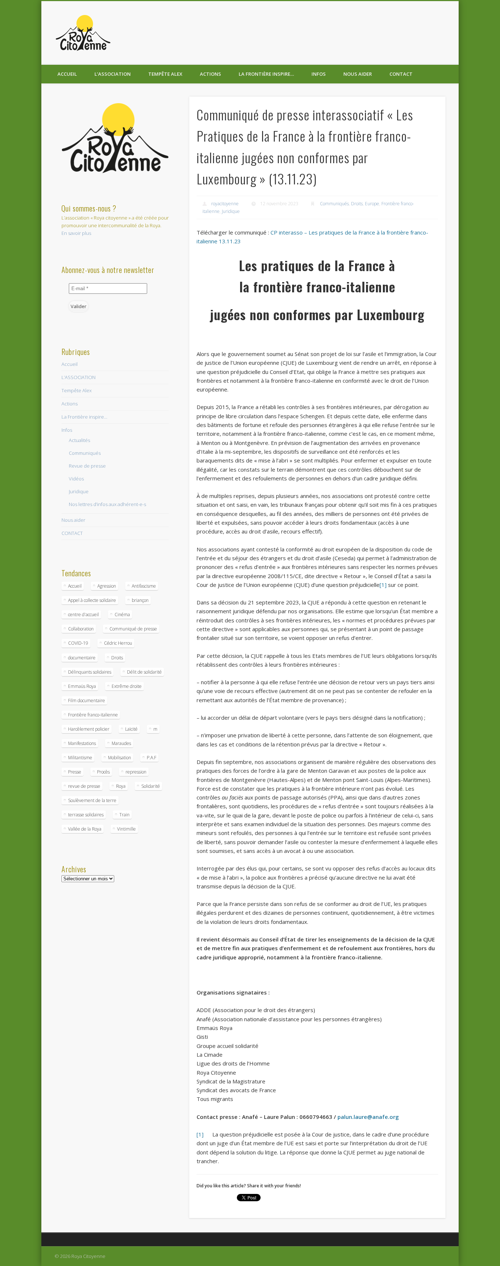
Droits (357, 204)
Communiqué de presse (133, 629)
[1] (383, 584)
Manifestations (82, 743)
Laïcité (131, 729)
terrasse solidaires (86, 815)
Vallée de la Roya (84, 829)
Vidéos (76, 478)
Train (124, 815)
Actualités (79, 440)
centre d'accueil (83, 614)
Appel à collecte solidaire (92, 600)
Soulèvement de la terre (92, 800)
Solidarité (150, 786)
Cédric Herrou (118, 643)
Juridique (231, 211)
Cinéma (122, 614)
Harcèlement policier (88, 729)
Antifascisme (144, 586)
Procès (103, 772)
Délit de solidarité (144, 672)
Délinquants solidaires (89, 672)
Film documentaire (86, 700)
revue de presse (84, 786)
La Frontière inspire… (266, 74)
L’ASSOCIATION (112, 74)
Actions (210, 74)
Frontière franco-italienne (93, 715)
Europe (372, 204)
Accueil (67, 74)
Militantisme (80, 757)
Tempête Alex (165, 74)
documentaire (82, 658)
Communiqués (334, 204)
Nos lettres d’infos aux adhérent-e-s (107, 504)
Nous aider (357, 74)
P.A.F (151, 757)
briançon (140, 600)
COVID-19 (78, 643)
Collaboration (81, 629)
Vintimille (126, 829)
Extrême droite (127, 686)
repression (136, 772)
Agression (106, 586)
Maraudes (121, 743)
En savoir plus (76, 233)
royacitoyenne (225, 204)
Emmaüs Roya (82, 686)
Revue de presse (87, 465)
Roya (121, 786)
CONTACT (401, 74)
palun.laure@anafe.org (368, 1116)
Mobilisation (119, 757)
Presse (74, 772)
